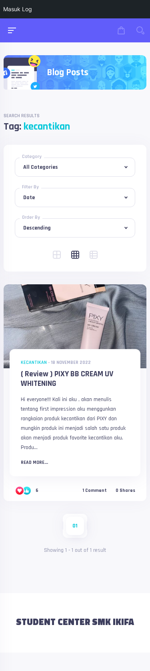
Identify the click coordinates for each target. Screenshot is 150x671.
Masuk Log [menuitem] (17, 9)
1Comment (94, 490)
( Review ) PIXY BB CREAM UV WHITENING (67, 379)
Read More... (34, 462)
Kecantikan (34, 362)
